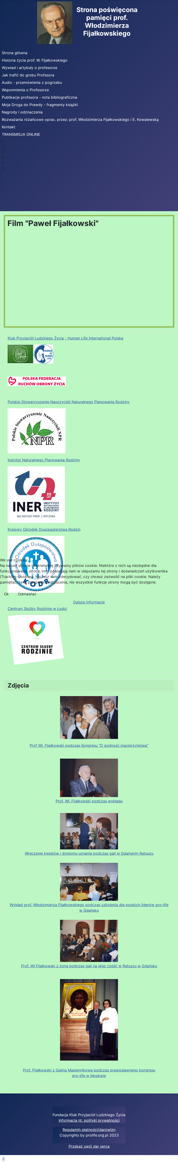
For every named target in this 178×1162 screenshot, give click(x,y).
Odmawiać (27, 594)
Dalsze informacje (89, 602)
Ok (6, 594)
